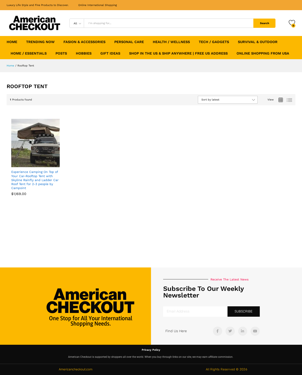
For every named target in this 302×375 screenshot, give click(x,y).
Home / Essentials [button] (29, 53)
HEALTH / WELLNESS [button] (171, 42)
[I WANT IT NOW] (25, 164)
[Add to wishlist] (45, 164)
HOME (12, 42)
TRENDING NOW (40, 42)
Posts (61, 53)
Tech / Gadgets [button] (214, 42)
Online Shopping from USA (263, 53)
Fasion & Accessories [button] (84, 42)
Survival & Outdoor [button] (257, 42)
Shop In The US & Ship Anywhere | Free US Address (178, 53)
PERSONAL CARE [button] (129, 42)
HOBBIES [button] (84, 53)
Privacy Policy (151, 349)
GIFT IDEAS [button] (110, 53)
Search (264, 23)
